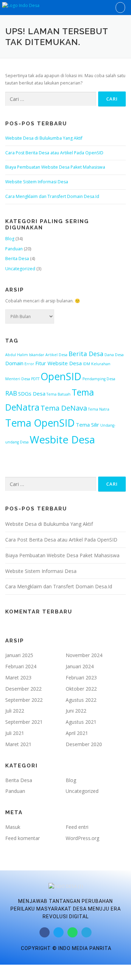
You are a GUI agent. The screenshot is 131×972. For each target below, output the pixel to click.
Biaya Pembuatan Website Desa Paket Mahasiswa (55, 167)
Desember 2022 (23, 688)
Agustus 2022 (81, 700)
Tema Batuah (58, 394)
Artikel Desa (56, 354)
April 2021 (77, 733)
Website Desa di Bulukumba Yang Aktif (43, 138)
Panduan (14, 249)
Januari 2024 (80, 666)
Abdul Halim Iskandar (24, 354)
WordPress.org (82, 838)
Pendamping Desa (98, 378)
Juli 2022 (14, 710)
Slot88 (28, 968)
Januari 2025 (19, 655)
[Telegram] (86, 932)
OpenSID (61, 376)
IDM (86, 363)
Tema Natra (98, 409)
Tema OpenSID (40, 422)
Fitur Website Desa (58, 363)
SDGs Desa (31, 393)
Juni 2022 (76, 710)
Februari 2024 (20, 666)
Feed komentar (22, 838)
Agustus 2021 (81, 722)
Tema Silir (87, 424)
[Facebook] (44, 932)
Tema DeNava (64, 408)
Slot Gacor (10, 968)
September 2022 (24, 700)
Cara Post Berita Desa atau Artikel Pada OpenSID (54, 153)
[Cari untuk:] (50, 99)
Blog (9, 239)
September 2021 (24, 722)
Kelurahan (100, 363)
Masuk (12, 827)
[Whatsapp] (72, 932)
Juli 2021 (14, 733)
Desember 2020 (84, 744)
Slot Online (47, 968)
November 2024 (84, 655)
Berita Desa (17, 259)
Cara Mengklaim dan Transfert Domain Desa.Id (52, 196)
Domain (14, 363)
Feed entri (77, 827)
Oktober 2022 (81, 688)
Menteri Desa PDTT (22, 378)
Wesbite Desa (62, 440)
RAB (11, 393)
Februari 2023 (81, 677)
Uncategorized (20, 269)
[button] (120, 7)
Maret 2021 (18, 744)
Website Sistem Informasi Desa (36, 182)
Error (29, 363)
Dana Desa (114, 354)
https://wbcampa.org (80, 968)
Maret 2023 (18, 677)
